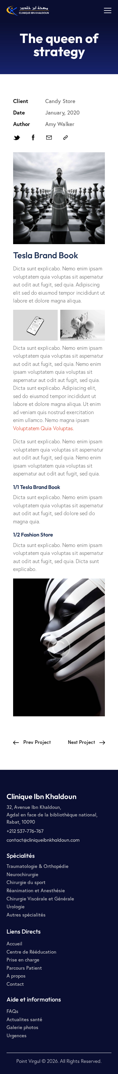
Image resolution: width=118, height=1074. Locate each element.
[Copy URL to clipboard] (65, 138)
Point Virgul (28, 1061)
